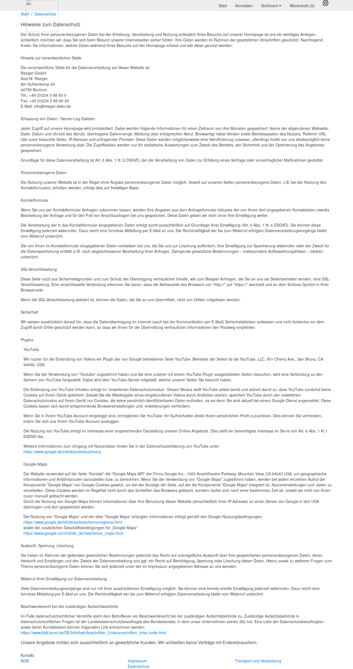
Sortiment (270, 5)
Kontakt (27, 655)
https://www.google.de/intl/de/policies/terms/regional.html (72, 522)
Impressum (137, 660)
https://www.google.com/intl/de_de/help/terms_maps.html (73, 533)
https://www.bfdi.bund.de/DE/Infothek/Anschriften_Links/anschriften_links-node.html (93, 632)
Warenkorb (302, 5)
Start (223, 5)
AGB (25, 660)
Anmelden (244, 5)
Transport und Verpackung (258, 660)
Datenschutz (138, 666)
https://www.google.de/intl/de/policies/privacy (62, 451)
